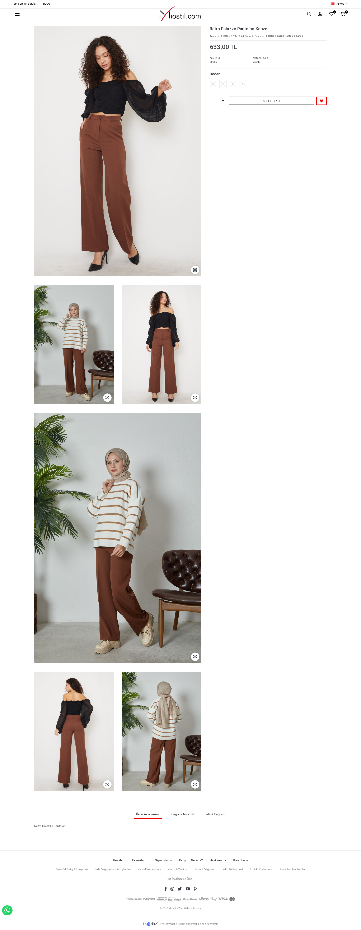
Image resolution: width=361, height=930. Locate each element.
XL (243, 84)
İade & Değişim (204, 869)
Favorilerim (140, 860)
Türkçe (340, 3)
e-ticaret (180, 923)
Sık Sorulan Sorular (25, 3)
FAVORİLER (334, 12)
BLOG (46, 3)
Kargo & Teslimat (178, 869)
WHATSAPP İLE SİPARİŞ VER (7, 910)
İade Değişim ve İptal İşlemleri (113, 869)
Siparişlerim (163, 860)
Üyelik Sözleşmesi (232, 869)
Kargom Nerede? (191, 860)
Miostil (256, 62)
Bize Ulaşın (240, 860)
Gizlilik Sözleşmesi (261, 869)
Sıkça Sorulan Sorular (292, 869)
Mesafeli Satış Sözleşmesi (72, 869)
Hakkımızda (218, 860)
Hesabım (119, 860)
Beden (215, 74)
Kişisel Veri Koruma (149, 869)
